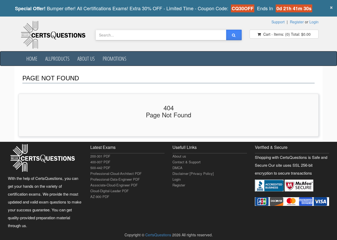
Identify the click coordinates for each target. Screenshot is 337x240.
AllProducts (57, 58)
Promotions (114, 58)
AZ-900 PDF (99, 196)
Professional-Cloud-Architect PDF (116, 173)
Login (314, 21)
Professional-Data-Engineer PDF (115, 179)
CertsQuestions (158, 234)
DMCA (177, 167)
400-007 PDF (100, 161)
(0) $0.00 (286, 34)
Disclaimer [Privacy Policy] (193, 173)
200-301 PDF (100, 156)
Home (31, 58)
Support (278, 21)
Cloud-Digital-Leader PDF (109, 190)
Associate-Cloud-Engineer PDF (114, 184)
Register (297, 21)
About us (86, 58)
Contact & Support (186, 161)
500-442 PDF (100, 167)
